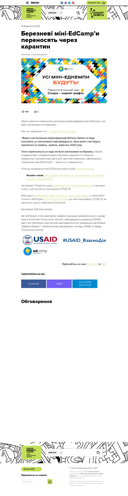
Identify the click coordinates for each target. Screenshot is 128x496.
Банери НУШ (29, 469)
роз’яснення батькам (56, 199)
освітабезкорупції (39, 55)
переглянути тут (85, 168)
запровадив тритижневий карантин (72, 185)
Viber (104, 264)
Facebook (92, 264)
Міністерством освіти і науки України (86, 475)
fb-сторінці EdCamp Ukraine (61, 131)
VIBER (59, 283)
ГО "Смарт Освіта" (92, 471)
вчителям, (26, 55)
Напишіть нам (94, 3)
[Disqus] (64, 339)
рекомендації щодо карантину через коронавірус (61, 195)
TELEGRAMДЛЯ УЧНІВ (85, 284)
